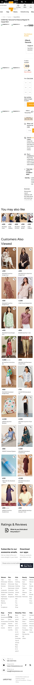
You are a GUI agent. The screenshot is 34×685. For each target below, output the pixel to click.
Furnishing (11, 621)
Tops (2, 580)
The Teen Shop (16, 605)
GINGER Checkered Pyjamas (9, 451)
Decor (10, 619)
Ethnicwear (4, 582)
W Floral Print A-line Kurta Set (8, 363)
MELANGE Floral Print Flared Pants (25, 422)
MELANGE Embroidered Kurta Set (24, 481)
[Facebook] (26, 665)
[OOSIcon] (28, 66)
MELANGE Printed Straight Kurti (8, 333)
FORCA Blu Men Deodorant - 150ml (8, 481)
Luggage (3, 623)
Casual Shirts (16, 17)
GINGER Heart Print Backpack (7, 422)
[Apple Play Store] (26, 565)
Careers (24, 619)
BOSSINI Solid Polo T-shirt (24, 332)
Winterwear (4, 592)
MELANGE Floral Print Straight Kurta (7, 304)
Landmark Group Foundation (25, 628)
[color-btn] (28, 66)
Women (31, 580)
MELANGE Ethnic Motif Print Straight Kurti (25, 274)
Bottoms (3, 584)
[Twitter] (30, 665)
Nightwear (4, 596)
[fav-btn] (5, 215)
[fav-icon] (18, 6)
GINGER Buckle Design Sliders (23, 227)
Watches (10, 594)
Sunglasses (11, 596)
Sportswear (4, 598)
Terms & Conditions (21, 680)
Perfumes (25, 596)
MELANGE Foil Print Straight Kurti (17, 227)
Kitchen (10, 623)
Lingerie (3, 594)
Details (28, 118)
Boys (30, 596)
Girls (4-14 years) (17, 632)
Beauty (3, 601)
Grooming (11, 592)
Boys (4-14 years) (17, 617)
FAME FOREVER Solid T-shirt (10, 227)
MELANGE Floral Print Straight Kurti (4, 227)
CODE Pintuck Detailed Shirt (25, 303)
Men (4, 17)
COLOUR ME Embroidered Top (24, 392)
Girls (30, 598)
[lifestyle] (7, 679)
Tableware (11, 625)
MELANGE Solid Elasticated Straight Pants (24, 363)
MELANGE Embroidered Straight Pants (7, 392)
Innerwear (11, 590)
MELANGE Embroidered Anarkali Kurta (24, 452)
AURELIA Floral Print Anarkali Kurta (7, 511)
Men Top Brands (31, 592)
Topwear (9, 17)
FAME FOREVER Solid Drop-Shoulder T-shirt (25, 511)
